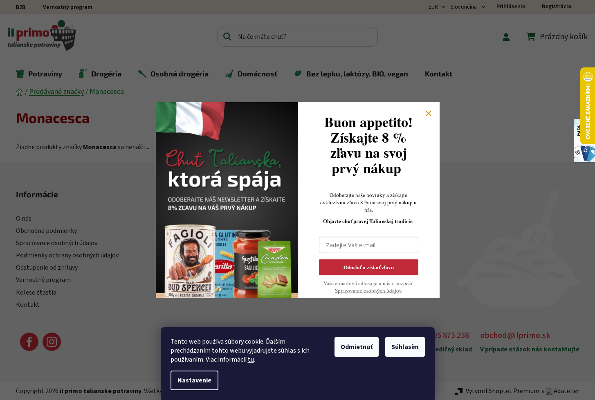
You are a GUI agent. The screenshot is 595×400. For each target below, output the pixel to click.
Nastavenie (194, 380)
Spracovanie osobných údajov (368, 290)
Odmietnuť (357, 346)
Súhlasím (405, 346)
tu (251, 359)
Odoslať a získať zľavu (369, 266)
